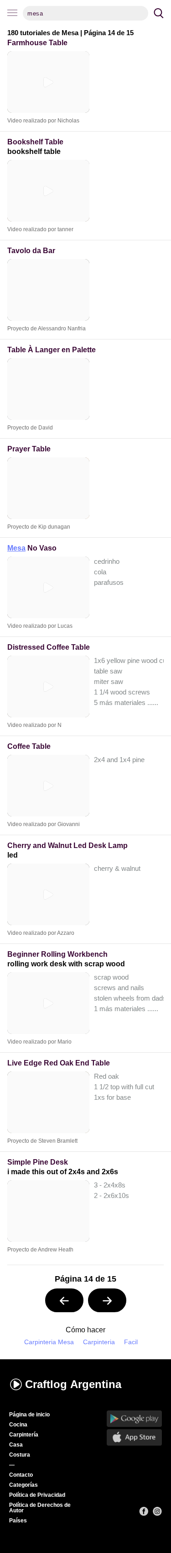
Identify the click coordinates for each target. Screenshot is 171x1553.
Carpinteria (99, 1342)
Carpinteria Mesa (49, 1342)
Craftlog (73, 1384)
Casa (16, 1444)
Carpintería (23, 1434)
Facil (131, 1342)
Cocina (18, 1424)
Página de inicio (29, 1414)
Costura (19, 1455)
